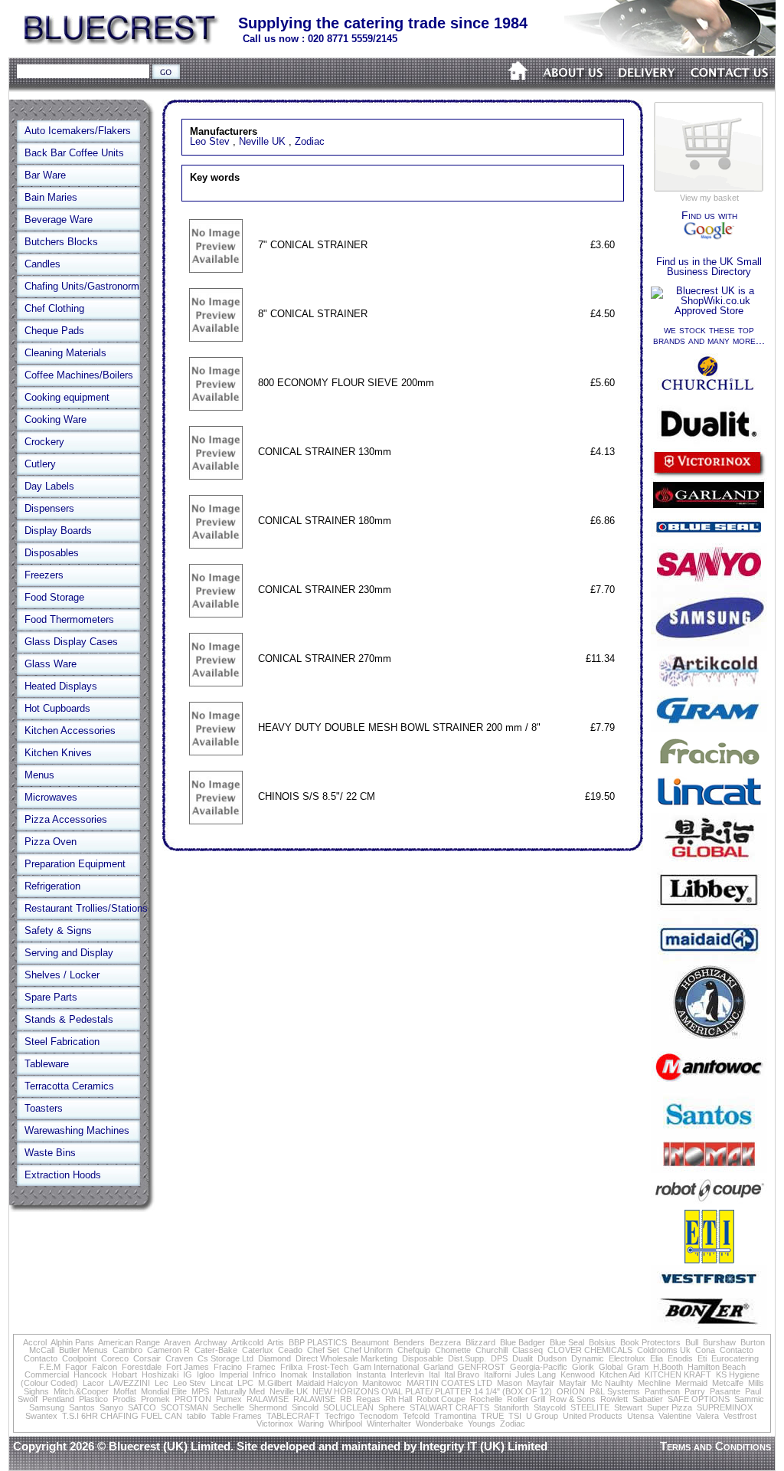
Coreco (115, 1358)
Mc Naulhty (612, 1382)
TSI (514, 1415)
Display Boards (58, 530)
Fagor (76, 1366)
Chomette (453, 1350)
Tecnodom (378, 1415)
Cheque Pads (54, 330)
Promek (155, 1399)
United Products (592, 1415)
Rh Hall (398, 1399)
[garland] (709, 509)
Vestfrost (740, 1415)
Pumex (229, 1399)
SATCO (142, 1407)
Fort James (187, 1366)
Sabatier (647, 1399)
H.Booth (668, 1366)
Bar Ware (45, 175)
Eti (702, 1358)
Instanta (371, 1374)
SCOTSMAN (184, 1407)
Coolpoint (79, 1358)
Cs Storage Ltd (225, 1358)
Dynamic (587, 1358)
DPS (499, 1358)
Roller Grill (526, 1399)
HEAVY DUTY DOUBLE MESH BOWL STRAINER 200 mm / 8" (399, 727)
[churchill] (709, 395)
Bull (691, 1342)
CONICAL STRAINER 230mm (324, 589)
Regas (368, 1399)
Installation (331, 1374)
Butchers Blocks (61, 241)
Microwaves (50, 797)
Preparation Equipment (75, 864)
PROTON (193, 1399)
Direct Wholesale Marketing (346, 1358)
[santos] (709, 1131)
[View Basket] (709, 190)
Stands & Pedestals (68, 1019)
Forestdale (142, 1366)
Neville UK (262, 141)
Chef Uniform (368, 1350)
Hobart (124, 1374)
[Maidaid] (709, 962)
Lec (161, 1382)
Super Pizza (669, 1407)
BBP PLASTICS (318, 1342)
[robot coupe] (709, 1204)
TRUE (492, 1415)
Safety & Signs (58, 930)
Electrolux (627, 1358)
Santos (82, 1407)
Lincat (222, 1382)
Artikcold (247, 1342)
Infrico (264, 1374)
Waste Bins (50, 1152)
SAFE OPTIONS (699, 1399)
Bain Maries (50, 197)
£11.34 (600, 658)
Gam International (386, 1366)
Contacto (736, 1350)
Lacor (93, 1382)
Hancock (90, 1374)
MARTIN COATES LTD (449, 1382)
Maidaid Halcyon (327, 1382)
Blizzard (480, 1342)
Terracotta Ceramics (69, 1086)
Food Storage (54, 597)
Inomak (294, 1374)
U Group (542, 1415)
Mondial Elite (164, 1391)
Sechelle (228, 1407)
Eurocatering (735, 1358)
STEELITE (589, 1407)
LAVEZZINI (129, 1382)
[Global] (709, 864)
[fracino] (709, 766)
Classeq (527, 1350)
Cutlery (40, 464)
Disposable (422, 1358)
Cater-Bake (215, 1350)
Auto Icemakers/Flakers (77, 130)
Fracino (228, 1366)
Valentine (674, 1415)
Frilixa (291, 1366)
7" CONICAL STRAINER (313, 245)
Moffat (124, 1391)
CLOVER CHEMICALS (589, 1350)
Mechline (654, 1382)
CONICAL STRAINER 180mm (324, 520)
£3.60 (602, 245)
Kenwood (577, 1374)
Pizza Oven (50, 841)
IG (187, 1374)
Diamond (274, 1358)
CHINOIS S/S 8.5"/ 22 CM (316, 796)
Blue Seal (567, 1342)
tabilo (196, 1415)
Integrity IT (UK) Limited (483, 1446)
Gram (637, 1366)
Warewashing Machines (76, 1130)
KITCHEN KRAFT (678, 1374)
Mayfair (540, 1382)
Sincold (305, 1407)
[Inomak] (709, 1169)
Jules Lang (535, 1374)
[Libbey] (709, 908)
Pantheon (662, 1391)
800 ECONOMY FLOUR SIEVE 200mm (346, 382)
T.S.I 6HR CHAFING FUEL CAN (122, 1415)
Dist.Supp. (467, 1358)
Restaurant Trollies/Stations (86, 908)
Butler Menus (83, 1350)
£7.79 (602, 727)
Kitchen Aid (619, 1374)
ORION (571, 1391)
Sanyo (111, 1407)
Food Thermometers (69, 619)
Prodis (124, 1399)
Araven (177, 1342)
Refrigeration (52, 886)
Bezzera (445, 1342)
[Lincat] (709, 809)
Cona (705, 1350)
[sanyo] (709, 582)
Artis (275, 1342)
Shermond (268, 1407)
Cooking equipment (66, 397)
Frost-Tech (327, 1366)
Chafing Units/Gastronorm (81, 286)
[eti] (709, 1261)
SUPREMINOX (725, 1407)
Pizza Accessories (65, 819)
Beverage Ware (58, 219)
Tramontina (455, 1415)
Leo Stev (210, 141)
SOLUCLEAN (348, 1407)
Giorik (583, 1366)
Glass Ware (50, 664)
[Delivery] (646, 90)
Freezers (44, 575)
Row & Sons (573, 1399)
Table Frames (236, 1415)
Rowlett (614, 1399)
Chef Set (323, 1350)
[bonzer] (709, 1326)
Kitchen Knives (58, 752)
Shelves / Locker (62, 975)
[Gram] (709, 728)
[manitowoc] (709, 1089)
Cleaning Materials (65, 353)
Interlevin (407, 1374)
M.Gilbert (275, 1382)
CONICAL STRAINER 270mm (324, 658)
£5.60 (602, 382)
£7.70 (602, 589)
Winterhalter (389, 1423)
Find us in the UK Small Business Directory (709, 266)
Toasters (43, 1108)
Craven (179, 1358)
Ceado (290, 1350)
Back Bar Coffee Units (74, 153)
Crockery (44, 441)
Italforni (497, 1374)
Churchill (491, 1350)
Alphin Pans (72, 1342)
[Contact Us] (729, 90)
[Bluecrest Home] (122, 42)
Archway (210, 1342)
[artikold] (709, 686)
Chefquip (413, 1350)
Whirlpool (345, 1423)
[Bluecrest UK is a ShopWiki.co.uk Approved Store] (709, 310)
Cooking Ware (55, 419)
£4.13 (602, 451)
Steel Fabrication (62, 1041)
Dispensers (49, 508)
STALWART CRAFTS (449, 1407)
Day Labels (49, 486)
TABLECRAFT (293, 1415)
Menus (39, 775)
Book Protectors (650, 1342)
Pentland (58, 1399)
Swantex (41, 1415)
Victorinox (274, 1423)
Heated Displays (60, 686)
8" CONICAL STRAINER (313, 313)
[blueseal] (709, 539)
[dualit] (709, 444)
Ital (434, 1374)
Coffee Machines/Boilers (78, 375)
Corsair (147, 1358)
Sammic (749, 1399)
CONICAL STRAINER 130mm (324, 451)
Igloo (205, 1374)
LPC (245, 1382)
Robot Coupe (441, 1399)
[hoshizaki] (709, 1035)
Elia (656, 1358)
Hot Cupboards (57, 708)
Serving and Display (68, 952)
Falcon (104, 1366)
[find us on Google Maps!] (709, 236)
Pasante (725, 1391)
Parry (694, 1391)
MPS (200, 1391)
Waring (311, 1423)
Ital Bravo (461, 1374)
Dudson (552, 1358)
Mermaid (691, 1382)
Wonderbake (439, 1423)
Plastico (93, 1399)
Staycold (550, 1407)
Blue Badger (522, 1342)
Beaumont (370, 1342)
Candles (42, 264)
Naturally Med (239, 1391)
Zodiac (310, 141)
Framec (261, 1366)
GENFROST (481, 1366)
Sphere (391, 1407)
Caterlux (257, 1350)
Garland (438, 1366)
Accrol (35, 1342)
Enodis (680, 1358)
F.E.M (49, 1366)
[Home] (517, 90)
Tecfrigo (339, 1415)
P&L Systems (615, 1391)
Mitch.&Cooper (81, 1391)
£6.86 (602, 520)
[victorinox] (709, 474)
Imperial (233, 1374)
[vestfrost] (709, 1288)
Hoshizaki (160, 1374)
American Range (129, 1342)
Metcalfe (727, 1382)
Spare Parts (50, 997)
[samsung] (709, 648)
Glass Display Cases (71, 641)
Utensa (640, 1415)
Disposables (51, 553)
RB (345, 1399)
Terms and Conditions (715, 1446)
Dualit (522, 1358)
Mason (509, 1382)
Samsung (46, 1407)
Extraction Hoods (62, 1175)
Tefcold (416, 1415)
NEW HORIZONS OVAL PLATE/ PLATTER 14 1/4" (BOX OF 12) (432, 1391)
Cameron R (168, 1350)
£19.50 (600, 796)
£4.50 (602, 313)
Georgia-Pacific (538, 1366)
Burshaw (719, 1342)
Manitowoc (382, 1382)
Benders (409, 1342)
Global (610, 1366)
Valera (707, 1415)
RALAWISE (268, 1399)
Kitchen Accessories (70, 730)
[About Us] (573, 90)
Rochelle (486, 1399)
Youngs (481, 1423)
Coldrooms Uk (664, 1350)
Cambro (127, 1350)
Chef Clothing (54, 308)
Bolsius (602, 1342)
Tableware (46, 1064)
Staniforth (511, 1407)
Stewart (628, 1407)
